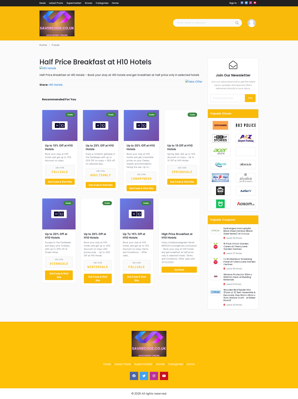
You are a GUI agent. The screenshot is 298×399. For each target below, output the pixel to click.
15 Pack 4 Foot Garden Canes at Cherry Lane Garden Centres (236, 246)
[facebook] (242, 2)
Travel (55, 45)
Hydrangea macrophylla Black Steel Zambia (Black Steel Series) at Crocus (238, 231)
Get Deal (179, 269)
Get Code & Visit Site (60, 181)
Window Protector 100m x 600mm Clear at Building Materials (237, 277)
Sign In (233, 3)
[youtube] (255, 2)
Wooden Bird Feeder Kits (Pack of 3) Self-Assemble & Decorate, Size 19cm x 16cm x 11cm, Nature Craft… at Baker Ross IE (239, 295)
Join (250, 98)
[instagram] (250, 2)
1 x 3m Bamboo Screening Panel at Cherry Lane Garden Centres (239, 262)
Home (43, 45)
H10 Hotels (56, 85)
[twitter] (246, 2)
